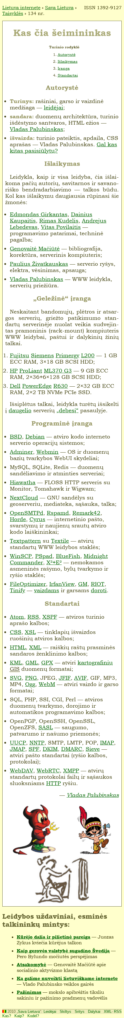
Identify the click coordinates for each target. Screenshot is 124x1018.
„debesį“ (67, 410)
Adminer (21, 452)
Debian (35, 436)
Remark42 (86, 513)
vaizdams (46, 590)
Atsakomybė (31, 964)
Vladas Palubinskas (36, 129)
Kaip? (19, 1016)
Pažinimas (29, 992)
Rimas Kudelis (58, 220)
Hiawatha (22, 482)
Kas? (6, 1016)
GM (82, 584)
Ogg (30, 684)
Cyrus (37, 519)
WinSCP (21, 556)
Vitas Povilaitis (61, 227)
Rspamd (58, 513)
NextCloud (24, 497)
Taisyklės (12, 13)
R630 (60, 386)
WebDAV (21, 770)
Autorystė (67, 54)
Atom (17, 617)
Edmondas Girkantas (38, 214)
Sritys (79, 1011)
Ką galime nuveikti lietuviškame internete (67, 978)
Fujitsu (19, 355)
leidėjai (53, 107)
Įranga (64, 68)
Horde (18, 519)
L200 (88, 355)
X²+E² (54, 562)
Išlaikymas (68, 61)
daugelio (20, 410)
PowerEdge (37, 386)
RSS (118, 1011)
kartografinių (95, 662)
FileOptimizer (28, 584)
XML (108, 1011)
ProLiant (30, 370)
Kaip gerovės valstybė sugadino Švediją (63, 951)
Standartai (68, 75)
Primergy (67, 355)
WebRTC (48, 770)
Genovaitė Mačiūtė (35, 248)
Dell (15, 386)
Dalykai (94, 1011)
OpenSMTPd (26, 513)
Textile (60, 541)
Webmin (47, 452)
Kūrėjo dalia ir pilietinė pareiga (53, 937)
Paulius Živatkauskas (39, 264)
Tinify (17, 590)
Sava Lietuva (59, 7)
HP (14, 370)
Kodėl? (33, 1016)
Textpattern (25, 541)
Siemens (42, 355)
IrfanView (62, 584)
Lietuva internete (21, 7)
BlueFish (68, 556)
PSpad (43, 556)
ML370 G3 (58, 370)
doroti (99, 590)
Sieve (93, 749)
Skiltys (65, 1011)
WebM (47, 684)
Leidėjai (50, 1011)
